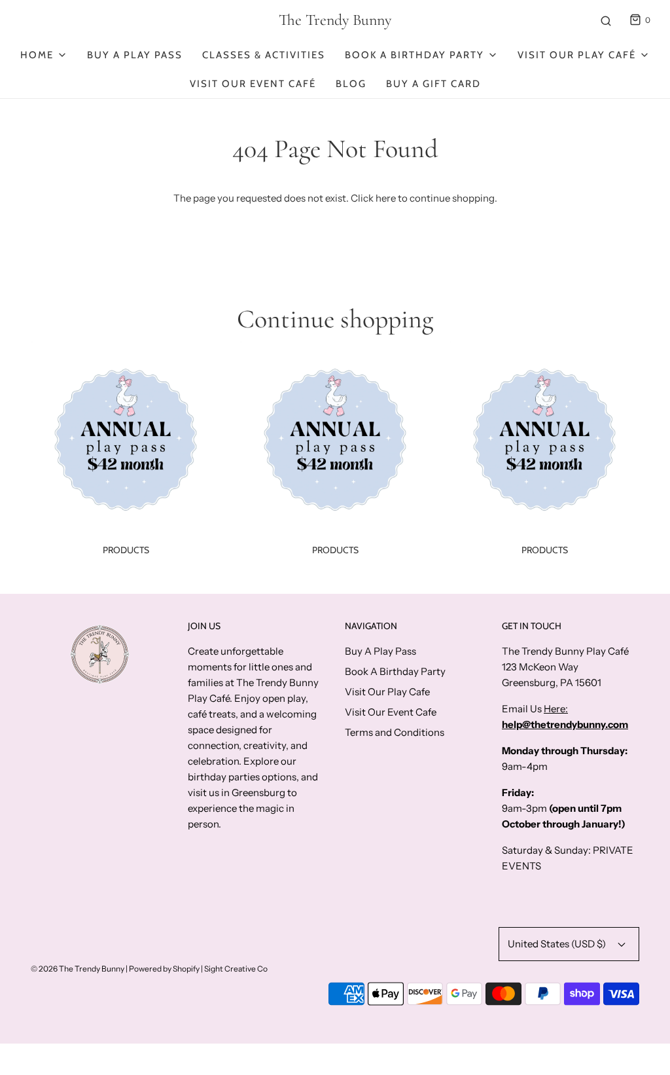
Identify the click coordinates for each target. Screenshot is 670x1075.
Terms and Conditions (394, 732)
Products (126, 550)
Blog (351, 84)
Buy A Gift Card (433, 84)
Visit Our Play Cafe (387, 691)
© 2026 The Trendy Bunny (77, 969)
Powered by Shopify (164, 969)
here (386, 198)
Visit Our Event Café (253, 84)
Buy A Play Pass (135, 55)
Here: (556, 708)
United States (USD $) (558, 944)
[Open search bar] (606, 20)
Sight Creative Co (236, 969)
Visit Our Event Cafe (390, 712)
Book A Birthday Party (395, 671)
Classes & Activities (263, 55)
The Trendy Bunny (335, 20)
